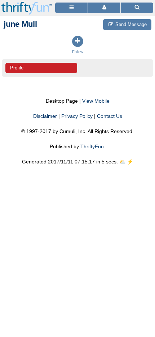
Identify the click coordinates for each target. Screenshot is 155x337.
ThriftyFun (92, 146)
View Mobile (96, 101)
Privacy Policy (77, 116)
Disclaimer (45, 116)
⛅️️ (122, 162)
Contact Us (109, 116)
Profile (16, 68)
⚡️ (130, 162)
